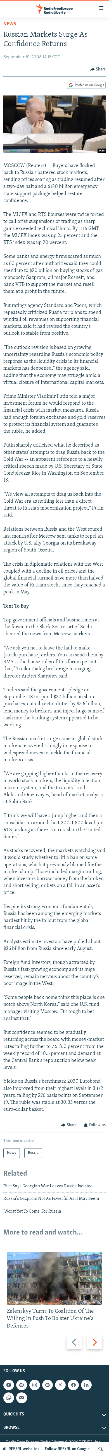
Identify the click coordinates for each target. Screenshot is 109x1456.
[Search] (100, 1449)
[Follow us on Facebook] (73, 1385)
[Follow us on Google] (47, 1385)
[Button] (98, 69)
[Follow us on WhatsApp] (8, 1397)
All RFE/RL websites (21, 1449)
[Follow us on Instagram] (34, 1385)
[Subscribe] (21, 1397)
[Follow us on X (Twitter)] (60, 1385)
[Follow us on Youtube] (8, 1385)
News (9, 24)
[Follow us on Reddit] (21, 1385)
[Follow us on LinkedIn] (86, 1385)
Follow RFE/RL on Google (67, 1449)
